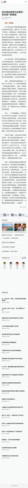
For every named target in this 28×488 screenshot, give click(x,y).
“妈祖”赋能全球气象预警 (8, 247)
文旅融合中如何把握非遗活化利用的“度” (12, 407)
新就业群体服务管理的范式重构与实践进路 (13, 391)
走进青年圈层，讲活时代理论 (9, 251)
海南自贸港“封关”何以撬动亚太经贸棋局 (12, 374)
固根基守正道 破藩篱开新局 (9, 235)
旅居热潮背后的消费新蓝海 (9, 342)
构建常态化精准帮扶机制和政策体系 (11, 383)
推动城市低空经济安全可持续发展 (11, 334)
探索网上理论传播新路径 (8, 242)
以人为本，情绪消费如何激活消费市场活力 (13, 366)
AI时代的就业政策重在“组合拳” (10, 326)
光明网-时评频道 (8, 17)
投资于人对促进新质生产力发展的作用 (12, 431)
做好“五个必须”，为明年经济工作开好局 (12, 415)
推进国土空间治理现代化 (8, 399)
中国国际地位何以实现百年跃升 (10, 455)
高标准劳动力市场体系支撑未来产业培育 (12, 318)
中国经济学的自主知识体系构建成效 (11, 350)
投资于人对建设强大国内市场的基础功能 (12, 423)
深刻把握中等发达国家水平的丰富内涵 (12, 358)
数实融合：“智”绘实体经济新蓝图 (11, 439)
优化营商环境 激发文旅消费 (9, 447)
